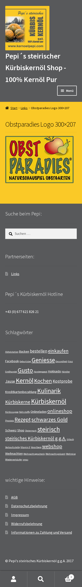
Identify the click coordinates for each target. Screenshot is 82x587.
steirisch (48, 429)
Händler (66, 371)
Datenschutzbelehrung (29, 506)
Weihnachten (14, 453)
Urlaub (70, 439)
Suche (41, 579)
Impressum (20, 515)
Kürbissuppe (11, 411)
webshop (52, 446)
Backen (24, 351)
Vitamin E (25, 447)
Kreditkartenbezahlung (21, 392)
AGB (14, 497)
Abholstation (11, 351)
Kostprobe (62, 381)
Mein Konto (13, 579)
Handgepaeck (40, 371)
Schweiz (11, 430)
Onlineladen (39, 412)
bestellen (38, 351)
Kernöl (24, 380)
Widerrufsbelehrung (26, 523)
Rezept (23, 419)
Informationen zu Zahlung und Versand (41, 532)
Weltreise (71, 453)
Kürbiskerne (17, 402)
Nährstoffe (24, 411)
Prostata (9, 420)
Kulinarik (49, 391)
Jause (10, 381)
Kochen (43, 380)
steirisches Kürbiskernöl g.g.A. (35, 438)
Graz (70, 361)
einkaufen (58, 351)
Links (24, 108)
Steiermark (31, 430)
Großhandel (11, 371)
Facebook (12, 361)
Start (13, 108)
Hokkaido (54, 371)
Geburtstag (25, 361)
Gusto (25, 370)
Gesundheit (61, 361)
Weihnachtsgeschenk (34, 453)
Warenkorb (63, 575)
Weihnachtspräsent (55, 453)
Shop (20, 430)
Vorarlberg (36, 447)
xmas (25, 459)
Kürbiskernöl (48, 401)
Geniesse (43, 360)
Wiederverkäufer (13, 459)
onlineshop (59, 411)
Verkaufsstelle (12, 447)
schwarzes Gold (49, 419)
